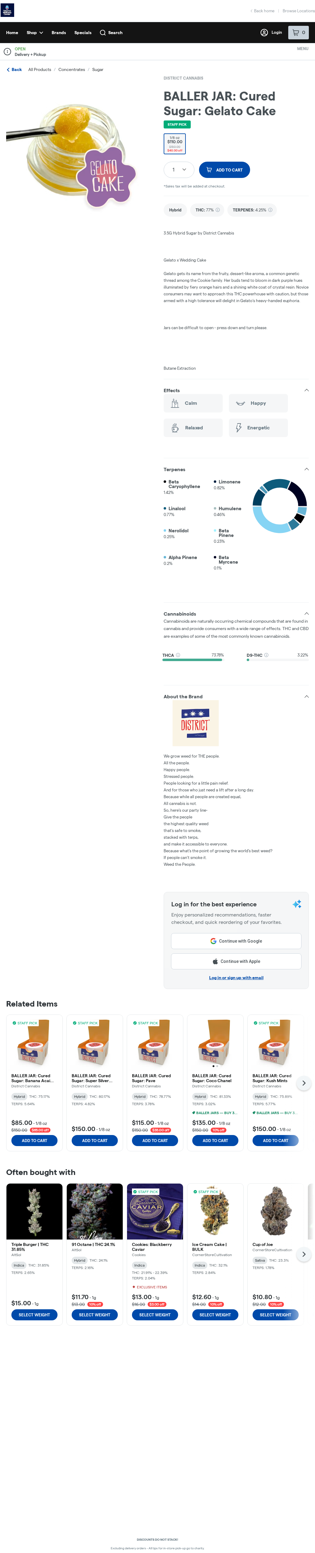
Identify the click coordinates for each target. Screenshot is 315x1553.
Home (12, 32)
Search (115, 32)
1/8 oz (174, 144)
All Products (39, 69)
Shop (32, 32)
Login (277, 32)
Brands (59, 32)
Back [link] (17, 69)
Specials (82, 32)
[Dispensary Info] (7, 51)
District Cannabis (183, 78)
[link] (175, 210)
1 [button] (173, 169)
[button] (236, 390)
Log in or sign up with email (236, 977)
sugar (97, 69)
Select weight (34, 1315)
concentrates (71, 69)
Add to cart (34, 1140)
